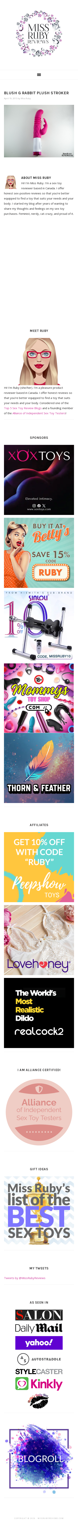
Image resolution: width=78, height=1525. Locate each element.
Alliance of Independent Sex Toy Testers (39, 413)
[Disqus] (39, 271)
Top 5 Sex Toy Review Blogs (23, 408)
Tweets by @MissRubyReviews (24, 1278)
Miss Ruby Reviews (39, 33)
